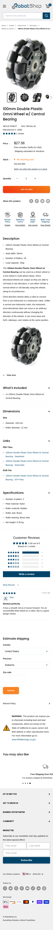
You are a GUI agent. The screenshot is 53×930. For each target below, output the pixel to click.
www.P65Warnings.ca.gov (24, 739)
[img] (9, 593)
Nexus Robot (10, 126)
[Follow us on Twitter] (11, 888)
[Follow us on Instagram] (16, 888)
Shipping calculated (24, 151)
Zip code (7, 672)
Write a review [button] (26, 574)
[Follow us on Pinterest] (22, 888)
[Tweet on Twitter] (42, 201)
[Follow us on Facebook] (5, 888)
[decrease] (17, 178)
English (37, 874)
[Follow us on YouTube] (27, 888)
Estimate (11, 690)
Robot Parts (22, 25)
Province (7, 658)
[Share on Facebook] (31, 201)
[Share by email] (48, 201)
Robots (11, 25)
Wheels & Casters (7, 29)
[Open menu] (4, 6)
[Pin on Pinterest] (37, 201)
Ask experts (33, 225)
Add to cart (27, 189)
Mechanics (33, 25)
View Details (20, 225)
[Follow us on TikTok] (33, 888)
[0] (47, 6)
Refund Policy (9, 703)
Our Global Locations (11, 874)
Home (3, 25)
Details (7, 225)
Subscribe (26, 860)
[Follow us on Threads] (44, 888)
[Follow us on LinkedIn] (39, 888)
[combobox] (23, 15)
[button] (51, 97)
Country (6, 645)
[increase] (35, 178)
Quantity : (7, 178)
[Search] (46, 15)
